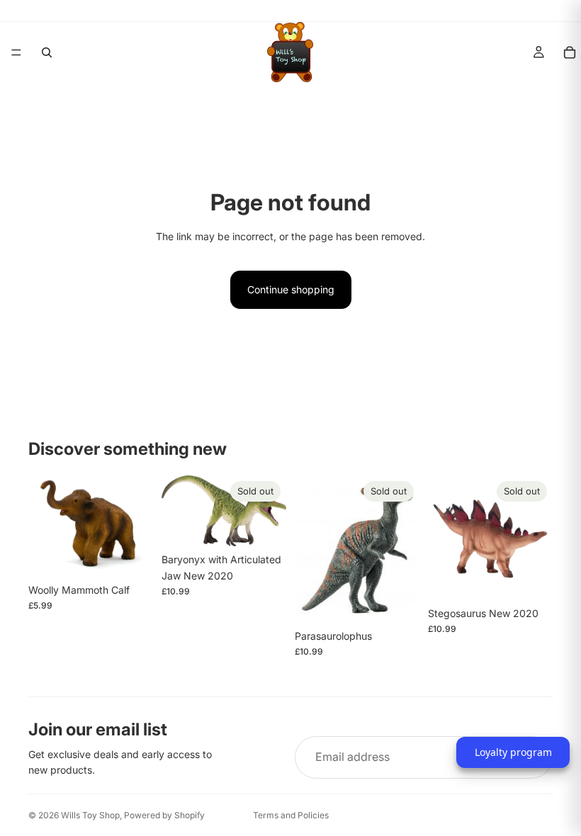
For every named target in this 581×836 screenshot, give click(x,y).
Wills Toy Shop (90, 815)
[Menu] (16, 52)
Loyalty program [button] (513, 752)
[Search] (46, 52)
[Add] (131, 554)
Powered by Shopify (164, 815)
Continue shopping (290, 289)
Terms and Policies (291, 815)
